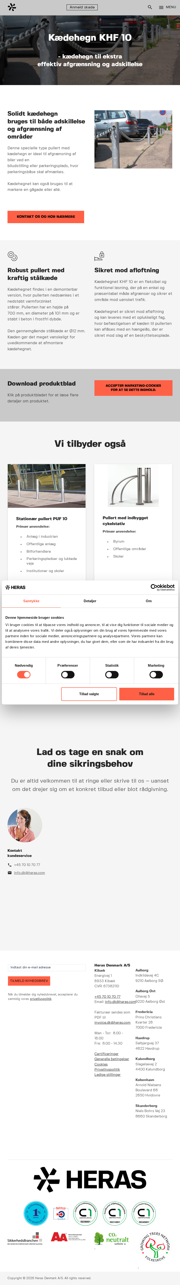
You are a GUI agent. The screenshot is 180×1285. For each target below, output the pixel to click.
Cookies (101, 1064)
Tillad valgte (89, 694)
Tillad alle (146, 694)
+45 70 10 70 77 (27, 865)
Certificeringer (106, 1054)
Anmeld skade (82, 7)
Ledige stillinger (107, 1075)
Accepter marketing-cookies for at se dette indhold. (133, 388)
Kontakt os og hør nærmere (46, 216)
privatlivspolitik (41, 999)
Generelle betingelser (111, 1059)
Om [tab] (149, 601)
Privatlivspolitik (107, 1069)
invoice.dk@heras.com (112, 1022)
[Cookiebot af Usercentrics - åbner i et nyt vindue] (154, 587)
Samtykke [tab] (31, 601)
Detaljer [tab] (90, 601)
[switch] (68, 674)
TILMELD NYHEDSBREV (29, 981)
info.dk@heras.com (29, 873)
